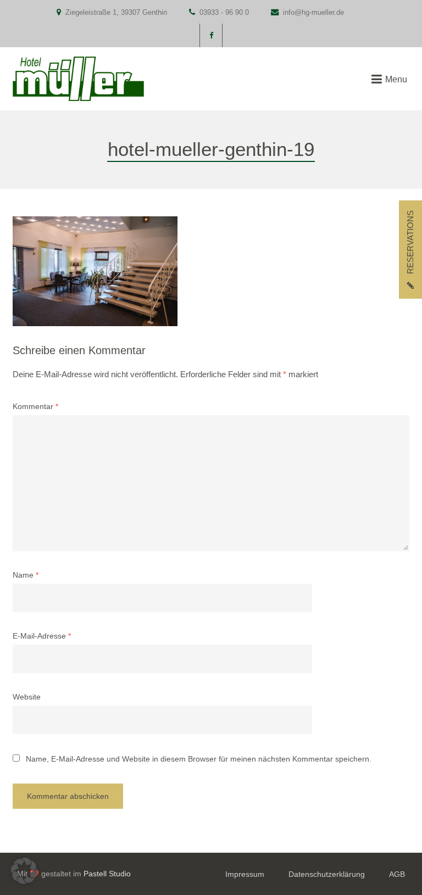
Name (25, 575)
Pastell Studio (107, 873)
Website (27, 697)
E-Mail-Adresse (42, 636)
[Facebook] (211, 35)
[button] (24, 871)
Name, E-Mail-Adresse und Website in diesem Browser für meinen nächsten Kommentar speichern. (198, 759)
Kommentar (35, 406)
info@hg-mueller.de (313, 12)
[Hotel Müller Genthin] (78, 78)
